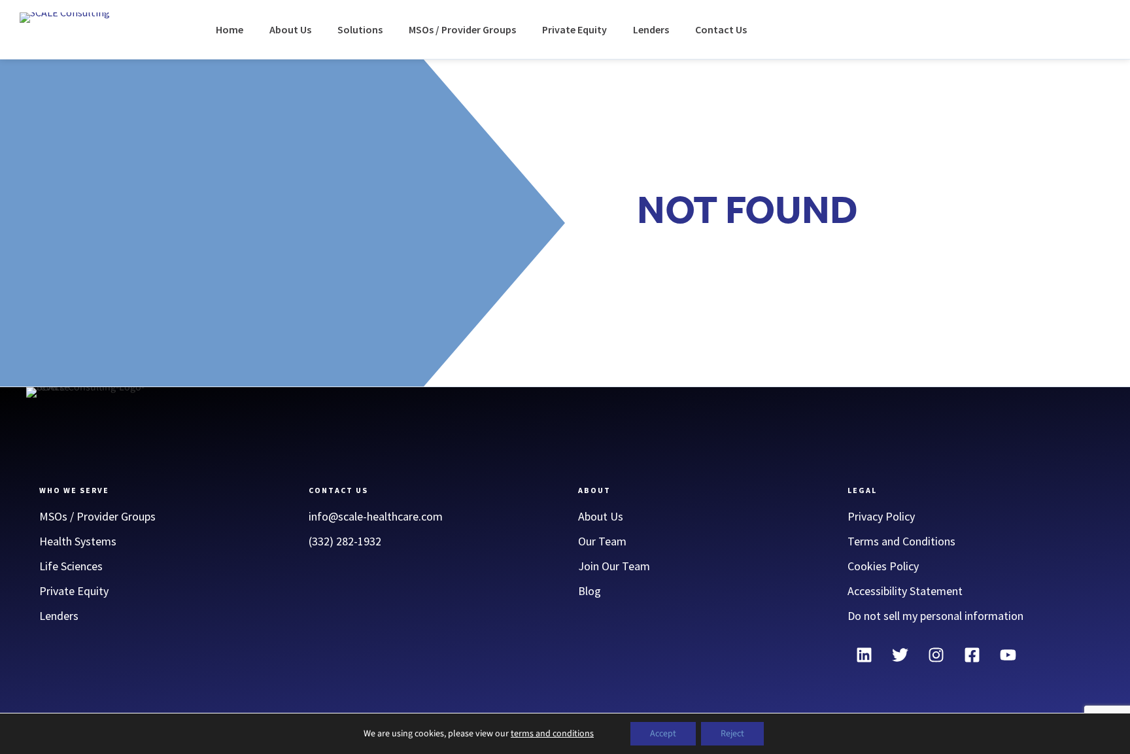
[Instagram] (935, 654)
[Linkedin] (864, 654)
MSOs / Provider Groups (462, 29)
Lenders (651, 29)
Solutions (360, 29)
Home (229, 29)
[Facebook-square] (971, 654)
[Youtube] (1007, 654)
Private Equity (574, 29)
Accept (663, 733)
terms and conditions (552, 733)
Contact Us (721, 29)
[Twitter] (899, 654)
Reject (732, 733)
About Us (290, 29)
